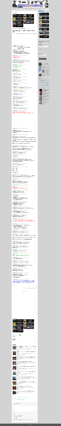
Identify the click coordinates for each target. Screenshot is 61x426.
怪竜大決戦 (16, 285)
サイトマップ (43, 9)
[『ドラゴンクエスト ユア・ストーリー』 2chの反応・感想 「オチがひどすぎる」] (14, 373)
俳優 (25, 9)
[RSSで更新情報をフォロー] (14, 339)
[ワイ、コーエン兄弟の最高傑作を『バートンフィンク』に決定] (14, 383)
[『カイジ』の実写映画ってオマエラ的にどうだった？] (14, 388)
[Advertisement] (25, 39)
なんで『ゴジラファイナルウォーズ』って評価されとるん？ (46, 99)
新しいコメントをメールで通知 (18, 415)
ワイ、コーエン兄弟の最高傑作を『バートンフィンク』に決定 (25, 381)
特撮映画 (33, 33)
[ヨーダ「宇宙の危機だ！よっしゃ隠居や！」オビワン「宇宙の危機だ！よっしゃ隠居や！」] (14, 348)
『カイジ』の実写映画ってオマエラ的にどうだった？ (24, 386)
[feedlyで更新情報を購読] (13, 339)
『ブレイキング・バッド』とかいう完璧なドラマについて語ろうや (45, 67)
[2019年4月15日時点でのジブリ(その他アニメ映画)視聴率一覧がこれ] (14, 358)
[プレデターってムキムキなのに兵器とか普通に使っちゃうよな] (14, 378)
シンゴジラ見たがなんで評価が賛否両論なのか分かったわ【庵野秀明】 (46, 90)
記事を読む (18, 355)
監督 (27, 9)
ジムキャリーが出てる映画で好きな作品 (19, 399)
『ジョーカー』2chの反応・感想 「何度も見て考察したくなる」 (46, 96)
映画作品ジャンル (19, 9)
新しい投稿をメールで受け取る (18, 416)
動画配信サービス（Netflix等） (33, 9)
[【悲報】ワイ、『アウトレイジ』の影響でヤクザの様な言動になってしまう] (14, 353)
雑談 (28, 9)
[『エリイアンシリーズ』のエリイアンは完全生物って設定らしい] (14, 392)
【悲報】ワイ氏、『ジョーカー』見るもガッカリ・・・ (46, 103)
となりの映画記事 (39, 9)
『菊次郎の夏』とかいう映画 (45, 69)
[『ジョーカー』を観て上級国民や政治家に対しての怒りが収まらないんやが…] (14, 368)
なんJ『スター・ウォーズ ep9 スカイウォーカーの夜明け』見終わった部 (46, 93)
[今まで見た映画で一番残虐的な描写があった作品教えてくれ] (14, 363)
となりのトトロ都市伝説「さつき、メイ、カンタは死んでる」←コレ (45, 64)
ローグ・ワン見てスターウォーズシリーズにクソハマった (21, 397)
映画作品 (15, 9)
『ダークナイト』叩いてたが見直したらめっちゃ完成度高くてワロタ (45, 75)
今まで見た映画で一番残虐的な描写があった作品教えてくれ (25, 361)
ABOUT (13, 9)
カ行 (31, 33)
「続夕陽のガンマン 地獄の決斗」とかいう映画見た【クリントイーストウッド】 (44, 81)
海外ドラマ (23, 9)
